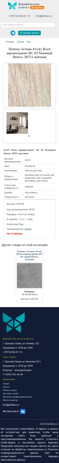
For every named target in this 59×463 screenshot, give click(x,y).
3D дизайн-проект (29, 33)
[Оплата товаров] (49, 33)
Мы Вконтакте (11, 411)
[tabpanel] (17, 123)
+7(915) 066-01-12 (19, 15)
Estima (20, 41)
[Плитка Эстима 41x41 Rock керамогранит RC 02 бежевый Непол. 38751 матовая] (29, 85)
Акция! (6, 383)
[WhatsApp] (5, 33)
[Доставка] (44, 33)
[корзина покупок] (54, 33)
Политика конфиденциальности (17, 397)
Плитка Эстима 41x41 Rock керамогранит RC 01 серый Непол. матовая (30, 255)
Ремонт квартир (10, 400)
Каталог (10, 41)
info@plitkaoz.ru (44, 16)
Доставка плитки (10, 393)
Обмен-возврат (10, 390)
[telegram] (12, 33)
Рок (29, 41)
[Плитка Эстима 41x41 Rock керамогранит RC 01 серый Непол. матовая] (29, 275)
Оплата (6, 387)
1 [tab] (30, 136)
